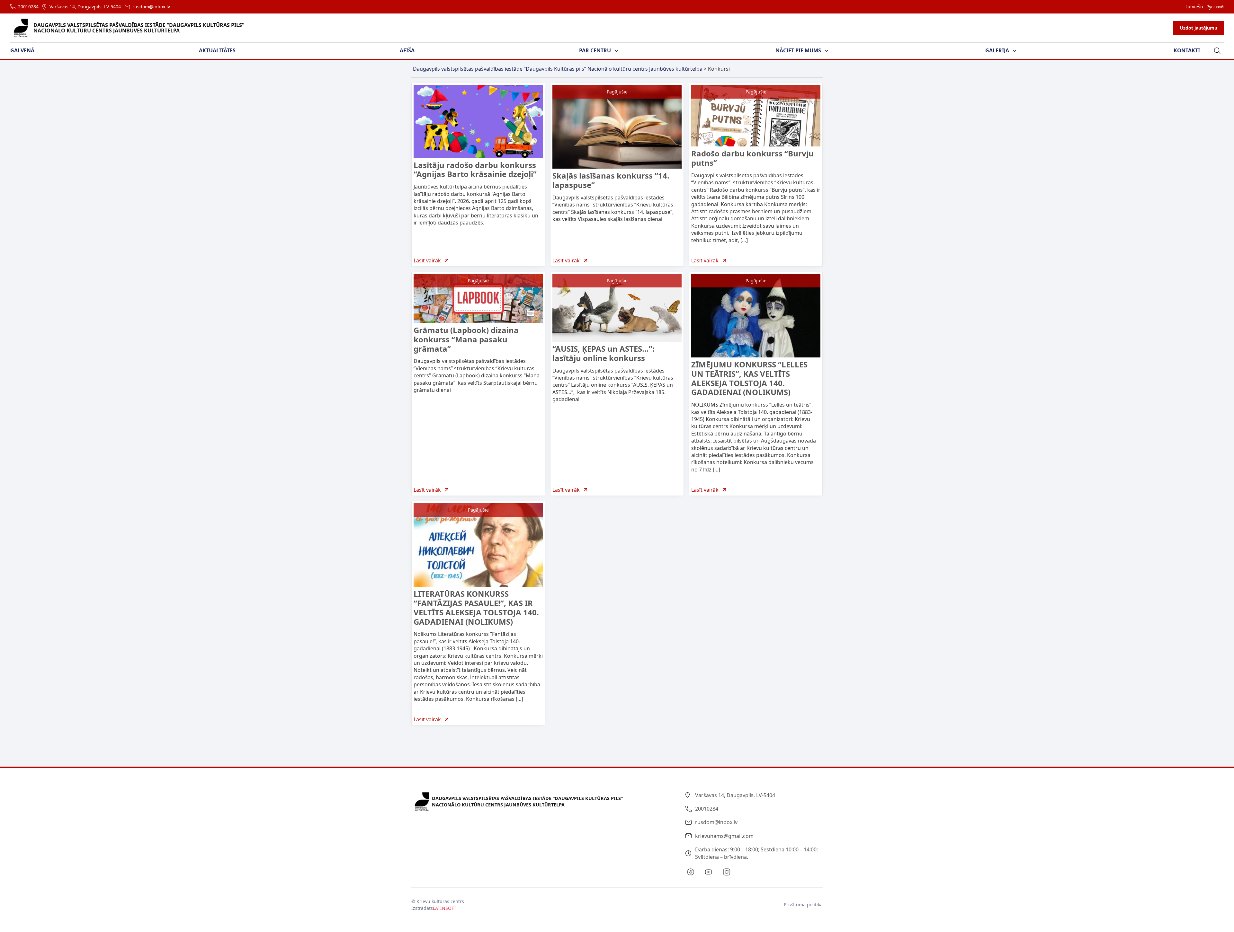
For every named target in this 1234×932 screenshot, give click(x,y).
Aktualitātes (217, 50)
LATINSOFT (444, 908)
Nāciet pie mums (798, 50)
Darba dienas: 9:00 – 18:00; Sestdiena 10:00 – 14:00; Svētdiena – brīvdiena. (756, 853)
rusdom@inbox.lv (151, 7)
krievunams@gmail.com (724, 836)
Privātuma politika (803, 904)
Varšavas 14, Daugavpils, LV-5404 (85, 7)
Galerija (997, 50)
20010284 (28, 7)
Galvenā (22, 50)
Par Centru (595, 50)
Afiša (407, 50)
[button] (26, 51)
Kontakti (1187, 50)
